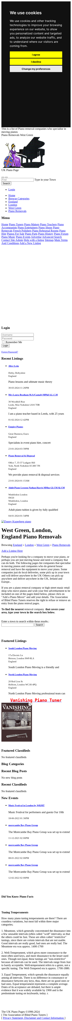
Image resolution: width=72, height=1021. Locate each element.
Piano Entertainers (28, 227)
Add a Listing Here (12, 550)
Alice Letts (13, 366)
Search (6, 183)
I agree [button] (36, 54)
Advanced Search (52, 236)
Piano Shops (45, 227)
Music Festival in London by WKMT (26, 805)
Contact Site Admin (12, 240)
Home (11, 195)
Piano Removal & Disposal (21, 455)
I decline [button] (36, 61)
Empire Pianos (15, 426)
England (17, 544)
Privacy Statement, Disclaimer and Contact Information (33, 1017)
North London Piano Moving (22, 674)
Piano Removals (61, 544)
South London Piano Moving (22, 648)
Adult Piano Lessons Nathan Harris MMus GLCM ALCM (36, 487)
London (29, 544)
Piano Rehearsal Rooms (45, 230)
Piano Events (23, 236)
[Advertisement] (36, 95)
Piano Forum (61, 233)
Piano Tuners (16, 224)
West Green (43, 544)
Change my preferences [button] (36, 68)
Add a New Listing (30, 243)
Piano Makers (31, 224)
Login (11, 189)
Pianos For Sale (15, 233)
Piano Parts (31, 233)
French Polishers (22, 230)
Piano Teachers (48, 224)
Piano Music (8, 236)
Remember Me (13, 342)
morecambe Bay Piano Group (23, 825)
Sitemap (49, 240)
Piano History (45, 233)
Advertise (36, 236)
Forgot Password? (9, 352)
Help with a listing (34, 240)
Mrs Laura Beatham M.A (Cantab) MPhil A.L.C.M (33, 394)
